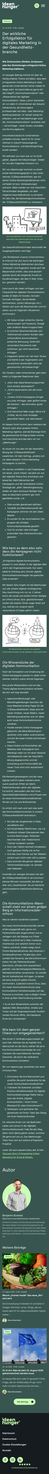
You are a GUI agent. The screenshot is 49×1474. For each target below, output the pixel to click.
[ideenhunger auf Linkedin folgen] (20, 1460)
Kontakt (6, 1450)
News (7, 1332)
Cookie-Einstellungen (14, 1444)
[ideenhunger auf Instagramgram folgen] (12, 1460)
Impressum (8, 1433)
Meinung (7, 21)
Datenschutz (9, 1438)
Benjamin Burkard (12, 1215)
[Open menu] (43, 5)
